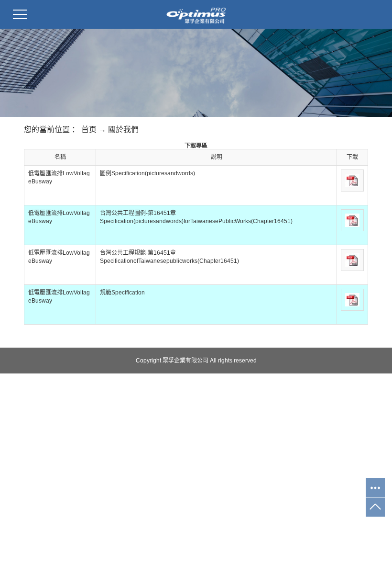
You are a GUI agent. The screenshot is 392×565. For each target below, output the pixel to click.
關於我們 (123, 129)
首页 (89, 129)
